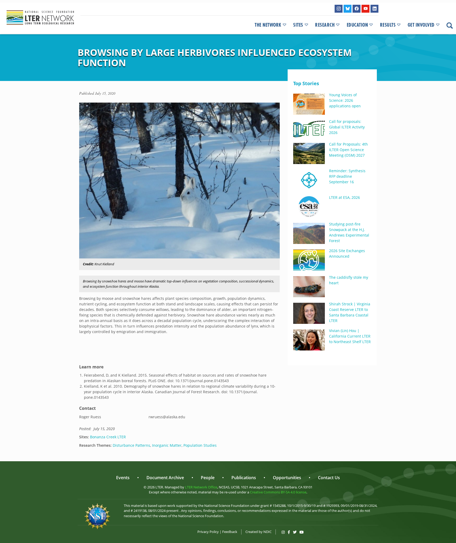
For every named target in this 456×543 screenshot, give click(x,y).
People (208, 477)
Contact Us (329, 477)
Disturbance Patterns (131, 445)
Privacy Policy (208, 531)
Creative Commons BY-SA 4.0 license (278, 492)
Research (325, 25)
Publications (243, 477)
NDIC (267, 531)
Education (357, 25)
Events (123, 477)
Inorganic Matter (167, 445)
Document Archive (165, 477)
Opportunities (287, 477)
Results (388, 25)
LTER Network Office (201, 487)
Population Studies (200, 445)
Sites (298, 25)
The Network (268, 25)
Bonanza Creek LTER (108, 436)
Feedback (229, 531)
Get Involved (421, 25)
